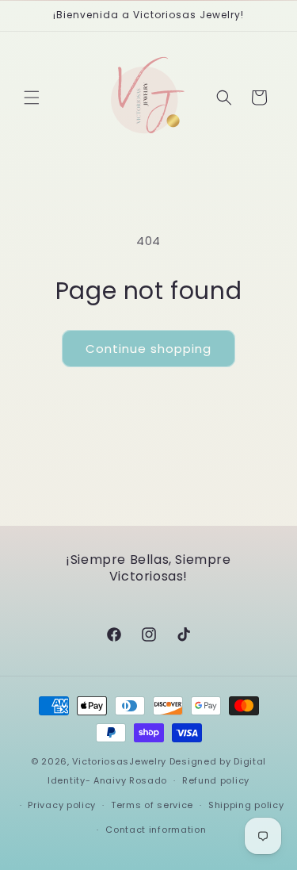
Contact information (155, 829)
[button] (31, 97)
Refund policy (215, 780)
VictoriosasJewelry (119, 761)
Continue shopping (148, 348)
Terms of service (152, 805)
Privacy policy (62, 805)
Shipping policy (246, 805)
